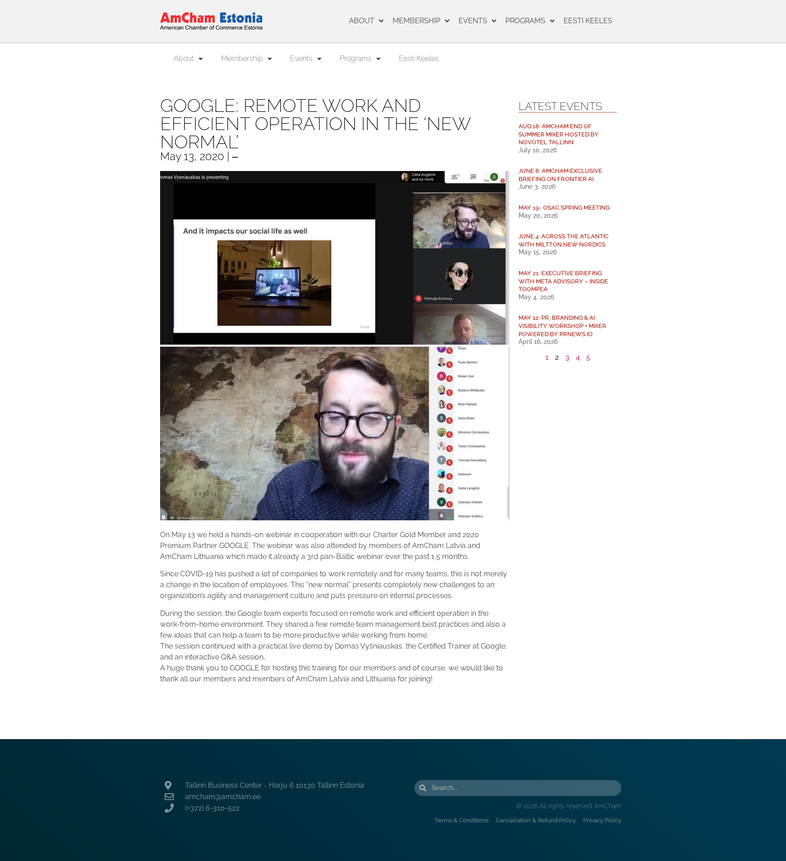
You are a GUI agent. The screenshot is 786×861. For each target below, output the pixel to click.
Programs (525, 20)
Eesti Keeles (588, 20)
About (361, 20)
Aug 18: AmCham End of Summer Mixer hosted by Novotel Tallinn (559, 134)
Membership (416, 20)
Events (472, 20)
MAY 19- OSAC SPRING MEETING (564, 207)
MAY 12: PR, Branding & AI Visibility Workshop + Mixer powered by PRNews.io (562, 325)
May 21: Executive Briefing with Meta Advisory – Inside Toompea (563, 281)
